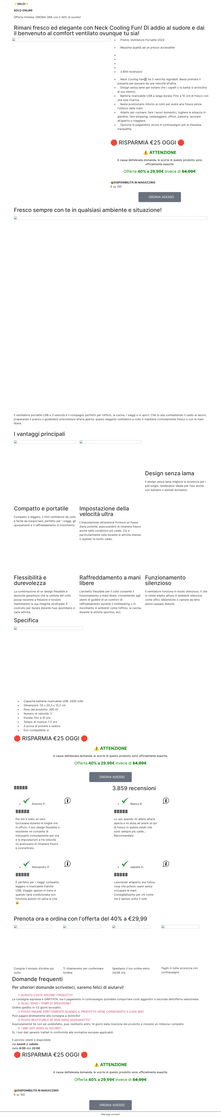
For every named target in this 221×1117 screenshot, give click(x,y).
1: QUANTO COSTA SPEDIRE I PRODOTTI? (45, 995)
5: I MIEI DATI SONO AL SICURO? (39, 1028)
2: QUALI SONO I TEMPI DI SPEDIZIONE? (44, 1003)
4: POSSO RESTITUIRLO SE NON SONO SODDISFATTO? (54, 1020)
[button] (110, 995)
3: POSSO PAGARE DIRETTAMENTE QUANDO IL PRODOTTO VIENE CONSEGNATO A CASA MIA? (81, 1011)
